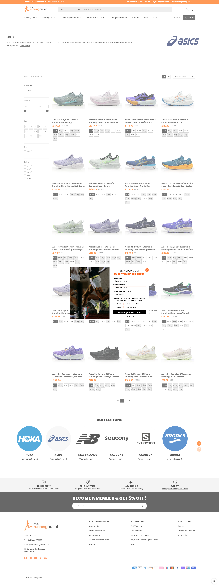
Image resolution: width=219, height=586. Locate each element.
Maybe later (129, 316)
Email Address (119, 284)
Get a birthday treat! (123, 291)
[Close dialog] (147, 270)
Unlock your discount (129, 312)
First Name (117, 278)
